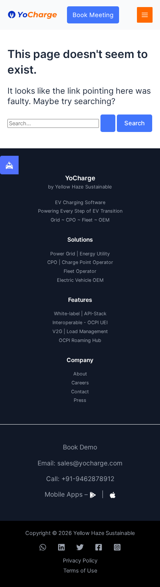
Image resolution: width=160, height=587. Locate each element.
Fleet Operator (80, 271)
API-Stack (95, 313)
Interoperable (67, 322)
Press (80, 400)
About (80, 374)
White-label (67, 313)
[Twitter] (80, 547)
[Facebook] (98, 547)
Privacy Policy (80, 560)
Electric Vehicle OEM (80, 280)
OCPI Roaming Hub (80, 340)
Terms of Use (80, 570)
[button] (93, 14)
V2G (57, 331)
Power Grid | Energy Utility (80, 254)
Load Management (87, 331)
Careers (80, 383)
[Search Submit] (107, 123)
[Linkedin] (61, 547)
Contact (80, 391)
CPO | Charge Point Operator (80, 262)
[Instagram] (117, 547)
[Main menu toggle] (145, 15)
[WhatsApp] (43, 547)
